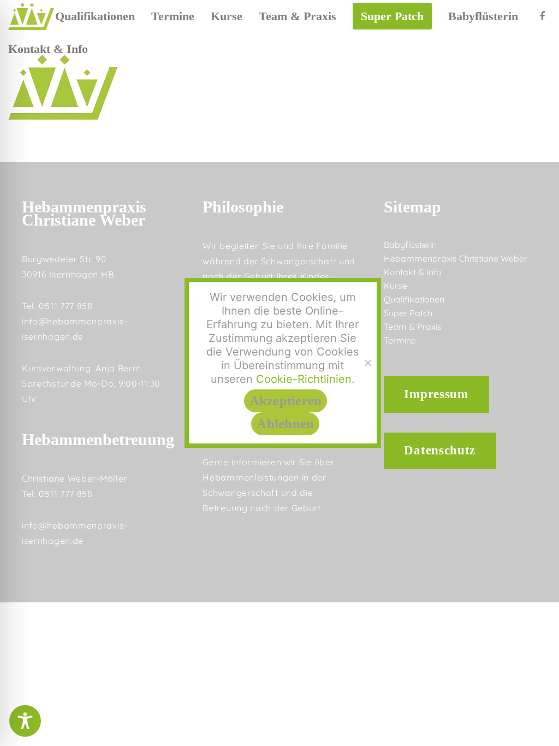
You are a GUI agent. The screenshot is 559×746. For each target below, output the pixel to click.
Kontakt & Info (413, 272)
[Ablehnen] (367, 362)
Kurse (395, 285)
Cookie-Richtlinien (304, 379)
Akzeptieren (285, 400)
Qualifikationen (414, 299)
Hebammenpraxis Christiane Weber (455, 258)
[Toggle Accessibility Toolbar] (25, 721)
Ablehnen (285, 423)
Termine (400, 340)
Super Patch (408, 312)
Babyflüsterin (410, 244)
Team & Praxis (413, 326)
